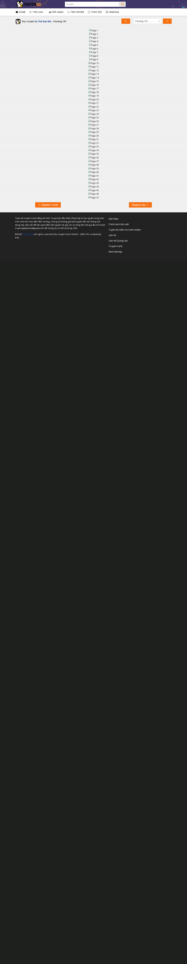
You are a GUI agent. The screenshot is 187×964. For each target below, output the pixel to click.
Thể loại (37, 12)
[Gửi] (123, 4)
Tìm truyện (77, 12)
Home (22, 12)
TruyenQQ (27, 234)
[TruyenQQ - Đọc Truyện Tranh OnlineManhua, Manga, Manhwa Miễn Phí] (38, 4)
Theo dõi (96, 12)
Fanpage (114, 12)
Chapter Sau (139, 204)
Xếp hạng (58, 12)
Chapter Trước (49, 204)
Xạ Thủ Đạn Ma (42, 21)
